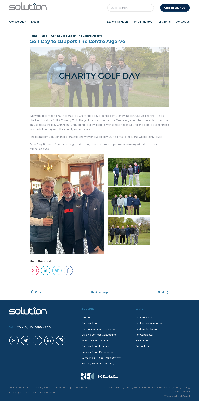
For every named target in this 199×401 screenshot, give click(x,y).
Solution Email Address (14, 340)
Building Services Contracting (98, 334)
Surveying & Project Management (101, 357)
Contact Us (182, 21)
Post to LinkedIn (45, 270)
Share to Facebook (68, 270)
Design (35, 21)
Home (33, 35)
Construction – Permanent (97, 351)
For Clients (164, 21)
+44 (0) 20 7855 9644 (34, 327)
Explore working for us (149, 323)
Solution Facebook (37, 340)
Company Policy (41, 387)
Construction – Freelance (96, 346)
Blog (44, 35)
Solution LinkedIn (49, 340)
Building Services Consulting (98, 363)
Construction (17, 21)
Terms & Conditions (19, 387)
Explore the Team (146, 328)
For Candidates (142, 21)
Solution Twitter (25, 340)
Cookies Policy (79, 387)
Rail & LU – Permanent (94, 340)
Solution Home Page (28, 6)
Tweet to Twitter (57, 270)
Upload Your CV (174, 7)
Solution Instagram (60, 340)
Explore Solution (117, 21)
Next (161, 292)
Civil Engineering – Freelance (98, 328)
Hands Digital (183, 396)
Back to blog (99, 292)
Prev (38, 292)
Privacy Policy (61, 387)
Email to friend (34, 270)
